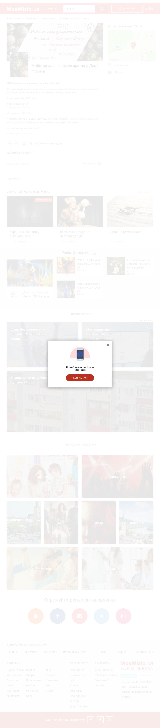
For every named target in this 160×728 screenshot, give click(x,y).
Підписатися (80, 377)
